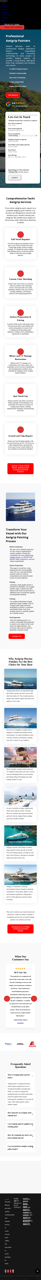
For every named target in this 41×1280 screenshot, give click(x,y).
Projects (17, 1203)
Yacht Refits (25, 1201)
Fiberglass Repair (27, 1215)
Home (16, 1199)
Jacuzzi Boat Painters (26, 1210)
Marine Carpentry (27, 1213)
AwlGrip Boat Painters (26, 1224)
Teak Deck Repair (25, 1204)
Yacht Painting (26, 1199)
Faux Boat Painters (26, 1207)
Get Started (13, 95)
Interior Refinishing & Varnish (28, 1221)
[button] (7, 999)
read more (20, 1023)
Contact (17, 1207)
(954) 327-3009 (11, 24)
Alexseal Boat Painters (27, 1218)
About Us (16, 1201)
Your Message (12, 155)
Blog (16, 1205)
